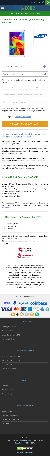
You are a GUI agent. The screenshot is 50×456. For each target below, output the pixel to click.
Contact (5, 386)
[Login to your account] (47, 2)
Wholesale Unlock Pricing (11, 360)
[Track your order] (43, 2)
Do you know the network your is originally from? (23, 81)
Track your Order (8, 331)
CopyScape (19, 443)
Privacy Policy (7, 394)
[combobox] (24, 95)
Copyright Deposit (25, 440)
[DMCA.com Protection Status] (25, 449)
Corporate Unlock (8, 364)
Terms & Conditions (23, 116)
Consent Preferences (25, 452)
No (37, 87)
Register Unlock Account (11, 356)
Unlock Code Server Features (12, 368)
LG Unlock (5, 423)
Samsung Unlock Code (10, 415)
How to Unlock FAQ (9, 339)
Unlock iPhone (7, 411)
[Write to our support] (39, 2)
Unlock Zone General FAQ (11, 335)
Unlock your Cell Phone (10, 327)
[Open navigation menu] (2, 8)
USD (31, 2)
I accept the (18, 116)
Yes (13, 87)
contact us (24, 168)
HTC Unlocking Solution (10, 419)
